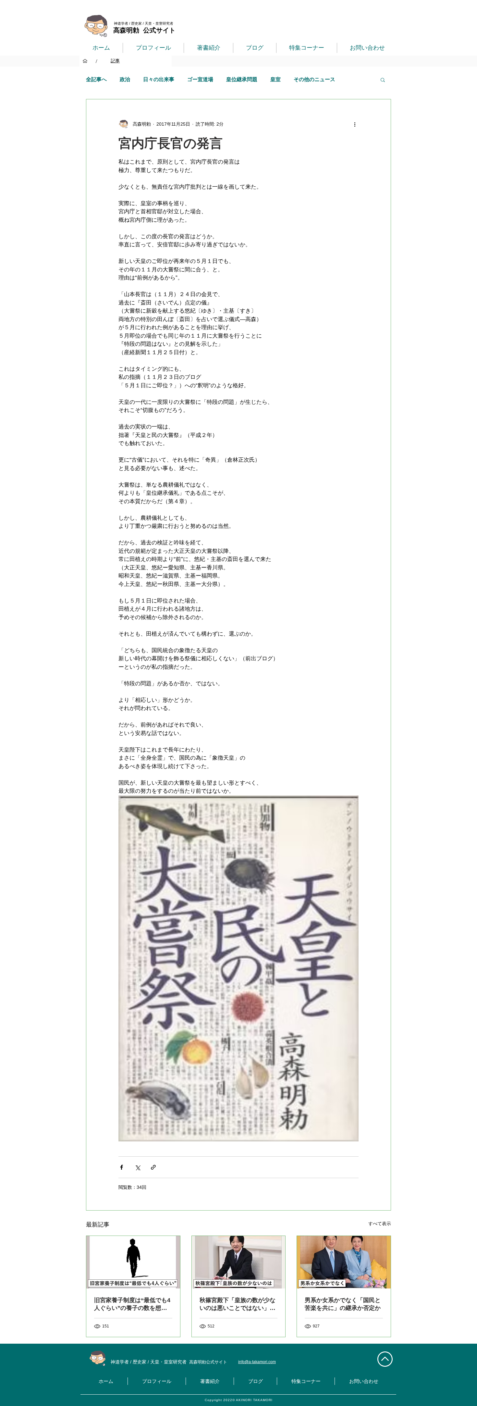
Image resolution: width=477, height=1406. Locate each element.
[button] (383, 79)
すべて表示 (379, 1223)
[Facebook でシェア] (121, 1167)
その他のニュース (314, 79)
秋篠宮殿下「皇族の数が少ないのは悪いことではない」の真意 (237, 1304)
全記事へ (96, 79)
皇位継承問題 (241, 79)
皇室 (275, 79)
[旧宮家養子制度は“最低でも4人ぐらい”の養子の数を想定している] (133, 1262)
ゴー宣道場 (200, 79)
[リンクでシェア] (153, 1167)
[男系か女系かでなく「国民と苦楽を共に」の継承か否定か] (344, 1262)
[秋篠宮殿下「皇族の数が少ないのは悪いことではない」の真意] (239, 1262)
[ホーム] (85, 61)
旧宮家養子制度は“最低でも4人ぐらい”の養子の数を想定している (132, 1304)
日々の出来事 (158, 79)
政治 (125, 79)
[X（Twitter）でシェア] (137, 1167)
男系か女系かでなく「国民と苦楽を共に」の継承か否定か (343, 1304)
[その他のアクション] (355, 124)
